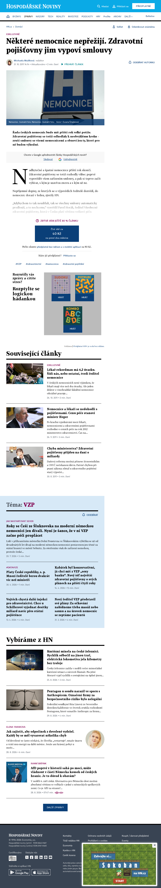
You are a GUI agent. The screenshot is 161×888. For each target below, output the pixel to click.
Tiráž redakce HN (71, 841)
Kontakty (67, 836)
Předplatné (143, 6)
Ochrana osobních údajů (99, 836)
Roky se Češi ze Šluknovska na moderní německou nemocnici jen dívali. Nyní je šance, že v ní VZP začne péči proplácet (50, 531)
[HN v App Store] (41, 872)
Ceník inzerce (69, 855)
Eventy (125, 841)
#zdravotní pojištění (73, 264)
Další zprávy (55, 807)
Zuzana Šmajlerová (71, 122)
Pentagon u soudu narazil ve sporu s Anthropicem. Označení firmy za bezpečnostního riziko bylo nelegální (74, 695)
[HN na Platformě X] (26, 857)
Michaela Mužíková (24, 60)
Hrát (61, 297)
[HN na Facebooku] (31, 857)
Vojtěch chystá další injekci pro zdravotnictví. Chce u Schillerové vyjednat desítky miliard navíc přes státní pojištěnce (27, 607)
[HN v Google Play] (19, 872)
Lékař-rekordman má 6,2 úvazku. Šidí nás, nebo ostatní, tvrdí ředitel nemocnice (73, 374)
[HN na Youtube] (50, 857)
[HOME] (8, 17)
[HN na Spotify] (45, 857)
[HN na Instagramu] (36, 857)
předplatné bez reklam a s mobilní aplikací (59, 246)
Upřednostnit (70, 159)
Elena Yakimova (15, 727)
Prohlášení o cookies (97, 841)
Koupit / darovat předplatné (135, 836)
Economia (67, 846)
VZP (29, 505)
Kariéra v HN (69, 850)
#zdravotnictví (33, 264)
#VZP (19, 264)
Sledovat (48, 159)
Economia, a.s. (29, 840)
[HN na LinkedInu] (41, 857)
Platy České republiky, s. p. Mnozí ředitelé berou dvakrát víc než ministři (28, 576)
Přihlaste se (69, 255)
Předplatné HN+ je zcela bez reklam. (88, 346)
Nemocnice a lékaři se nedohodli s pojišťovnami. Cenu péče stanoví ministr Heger (72, 413)
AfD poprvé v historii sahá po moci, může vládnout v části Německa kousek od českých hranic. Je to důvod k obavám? (64, 772)
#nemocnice (52, 264)
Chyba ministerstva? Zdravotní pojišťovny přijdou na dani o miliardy (70, 452)
